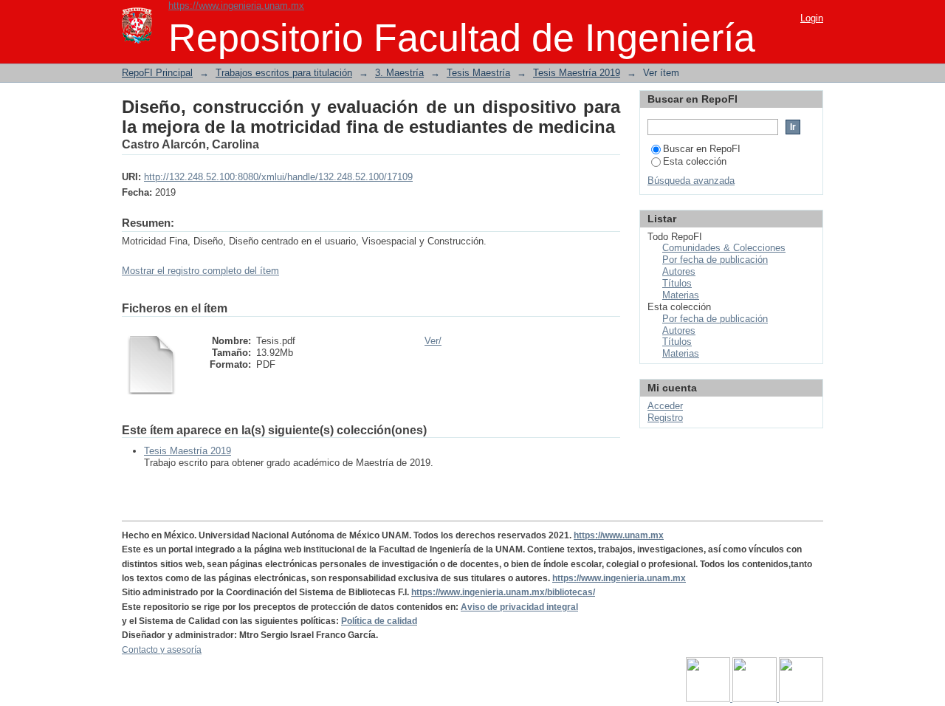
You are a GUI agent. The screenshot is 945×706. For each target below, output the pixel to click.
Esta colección (694, 161)
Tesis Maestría (478, 72)
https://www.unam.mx (619, 535)
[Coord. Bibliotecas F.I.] (801, 698)
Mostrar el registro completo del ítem (200, 270)
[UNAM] (709, 698)
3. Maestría (399, 72)
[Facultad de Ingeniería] (755, 698)
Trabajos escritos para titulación (284, 72)
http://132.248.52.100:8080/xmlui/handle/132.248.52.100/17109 (278, 176)
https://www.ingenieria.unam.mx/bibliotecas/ (503, 592)
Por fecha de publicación (715, 259)
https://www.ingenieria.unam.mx (236, 5)
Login (811, 18)
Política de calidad (379, 621)
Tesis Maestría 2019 (576, 72)
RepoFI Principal (157, 72)
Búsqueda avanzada (691, 180)
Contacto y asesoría (162, 650)
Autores (678, 271)
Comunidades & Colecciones (724, 247)
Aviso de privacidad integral (519, 607)
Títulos (677, 283)
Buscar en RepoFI (701, 148)
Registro (665, 417)
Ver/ (433, 340)
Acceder (665, 405)
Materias (680, 295)
